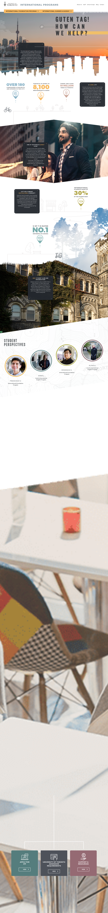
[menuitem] (79, 5)
